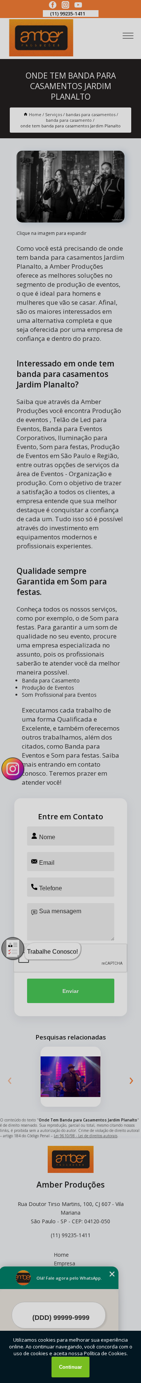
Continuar (70, 1367)
